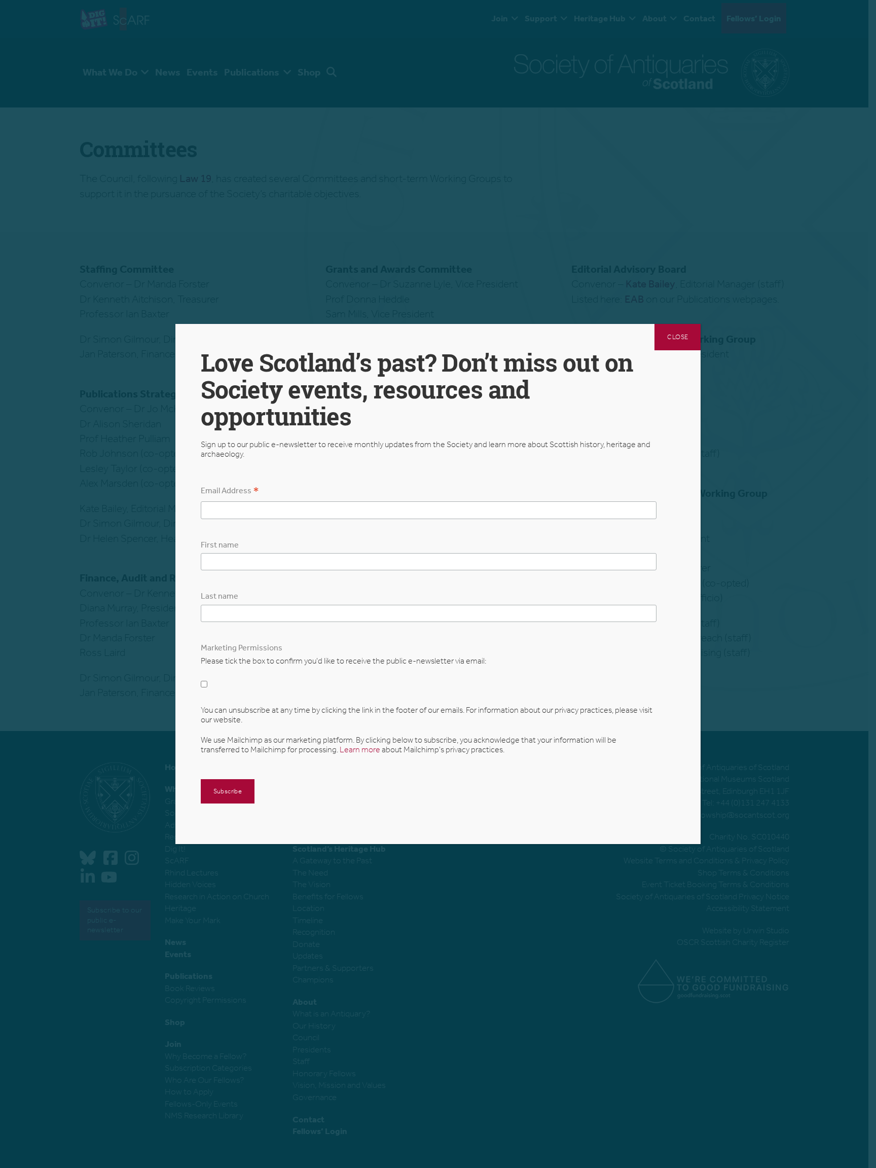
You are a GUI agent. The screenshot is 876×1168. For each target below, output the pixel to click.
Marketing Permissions (241, 647)
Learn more (360, 749)
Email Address (230, 492)
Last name (219, 596)
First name (220, 545)
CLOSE (677, 337)
